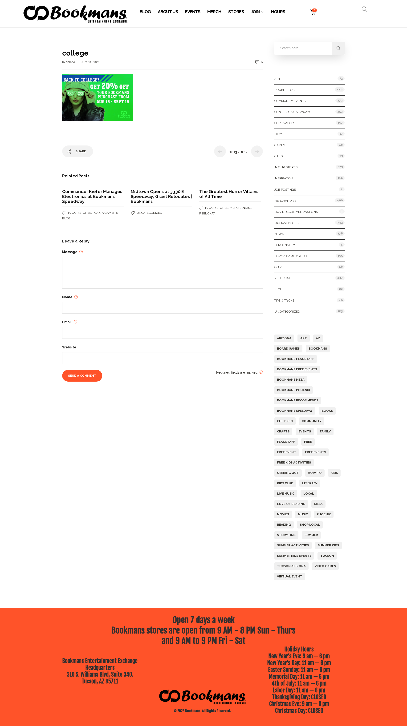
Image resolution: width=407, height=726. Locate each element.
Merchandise (241, 208)
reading (284, 524)
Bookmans (318, 348)
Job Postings (285, 189)
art (303, 338)
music (303, 514)
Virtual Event (289, 576)
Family (325, 431)
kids (334, 473)
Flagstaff (286, 442)
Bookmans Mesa (291, 379)
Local (308, 493)
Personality (284, 245)
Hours (278, 11)
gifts (278, 156)
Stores (236, 11)
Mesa (318, 504)
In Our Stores (79, 212)
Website (69, 347)
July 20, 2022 (90, 62)
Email (67, 322)
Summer (311, 535)
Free (308, 442)
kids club (285, 483)
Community (312, 421)
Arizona (284, 338)
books (327, 410)
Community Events (289, 101)
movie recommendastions (296, 212)
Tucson (327, 555)
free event (286, 452)
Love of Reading (291, 504)
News (279, 234)
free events (315, 452)
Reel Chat (207, 213)
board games (288, 348)
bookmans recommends (297, 400)
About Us (168, 11)
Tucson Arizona (291, 566)
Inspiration (283, 178)
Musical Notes (286, 223)
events (304, 431)
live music (285, 493)
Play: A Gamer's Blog (291, 256)
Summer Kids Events (294, 555)
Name (67, 297)
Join (255, 11)
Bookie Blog (284, 90)
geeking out (288, 473)
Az (318, 338)
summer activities (293, 545)
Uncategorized (149, 212)
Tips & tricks (284, 300)
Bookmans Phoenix (293, 390)
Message (70, 252)
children (285, 421)
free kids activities (294, 462)
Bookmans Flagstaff (295, 359)
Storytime (286, 535)
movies (283, 514)
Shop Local (310, 524)
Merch (214, 11)
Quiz (278, 267)
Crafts (283, 431)
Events (192, 11)
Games (279, 145)
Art (277, 79)
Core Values (284, 123)
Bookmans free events (297, 369)
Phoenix (324, 514)
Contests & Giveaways (292, 112)
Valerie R (72, 62)
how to (315, 473)
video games (325, 566)
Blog (145, 11)
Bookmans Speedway (295, 410)
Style (279, 289)
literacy (309, 483)
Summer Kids (328, 545)
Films (278, 134)
